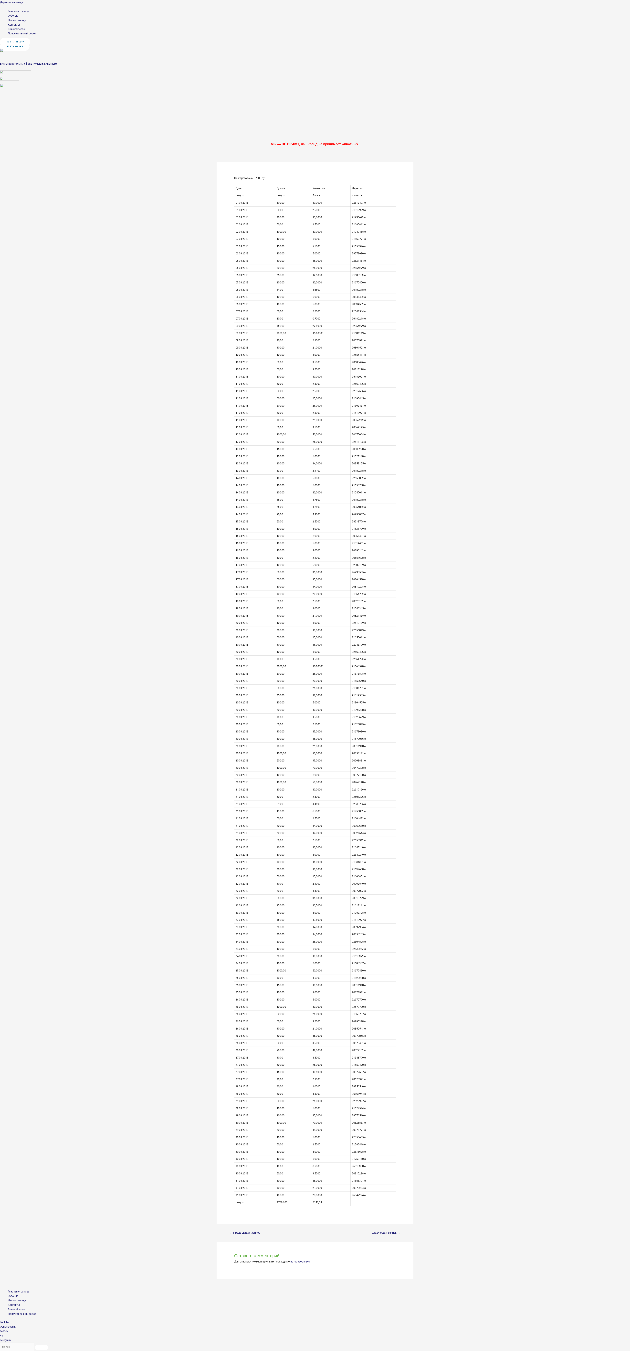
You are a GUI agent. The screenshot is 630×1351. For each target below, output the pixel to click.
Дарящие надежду (11, 2)
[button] (15, 42)
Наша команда (17, 20)
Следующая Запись (386, 1232)
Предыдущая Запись (245, 1232)
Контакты (14, 24)
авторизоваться (300, 1261)
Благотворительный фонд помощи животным (28, 63)
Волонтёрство (16, 29)
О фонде (13, 15)
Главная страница (18, 11)
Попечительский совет (22, 33)
